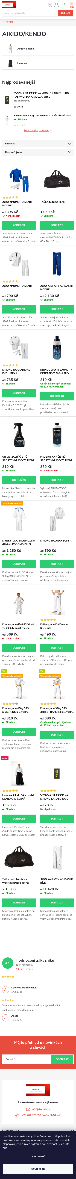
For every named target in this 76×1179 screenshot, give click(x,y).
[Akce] (19, 773)
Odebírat (62, 1059)
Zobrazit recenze (24, 969)
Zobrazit (19, 225)
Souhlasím (38, 1169)
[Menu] (71, 4)
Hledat (65, 13)
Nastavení (38, 1156)
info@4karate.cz (41, 1109)
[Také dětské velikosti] (19, 518)
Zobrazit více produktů (36, 130)
